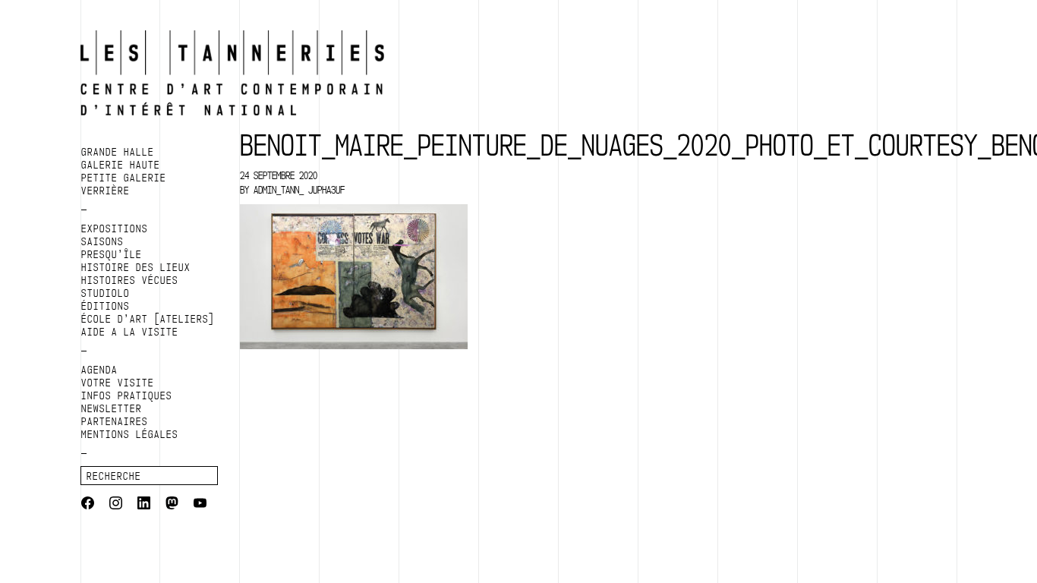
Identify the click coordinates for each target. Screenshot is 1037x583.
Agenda (99, 370)
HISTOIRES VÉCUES (129, 280)
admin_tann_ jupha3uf (299, 190)
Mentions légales (129, 434)
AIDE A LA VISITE (129, 332)
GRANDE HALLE (117, 152)
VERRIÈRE (105, 190)
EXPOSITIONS (114, 228)
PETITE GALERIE (123, 178)
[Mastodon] (171, 504)
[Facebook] (87, 504)
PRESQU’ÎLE (111, 254)
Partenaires (114, 421)
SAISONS (102, 241)
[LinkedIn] (143, 504)
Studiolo (105, 293)
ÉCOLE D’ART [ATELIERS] (148, 319)
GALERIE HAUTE (120, 165)
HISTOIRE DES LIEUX (136, 267)
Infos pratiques (126, 395)
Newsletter (111, 408)
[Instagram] (115, 504)
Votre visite (117, 383)
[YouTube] (200, 504)
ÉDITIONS (105, 306)
